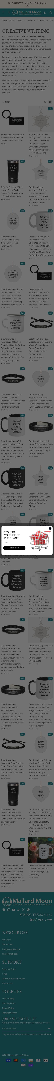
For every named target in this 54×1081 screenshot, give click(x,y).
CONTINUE (14, 548)
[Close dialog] (50, 528)
